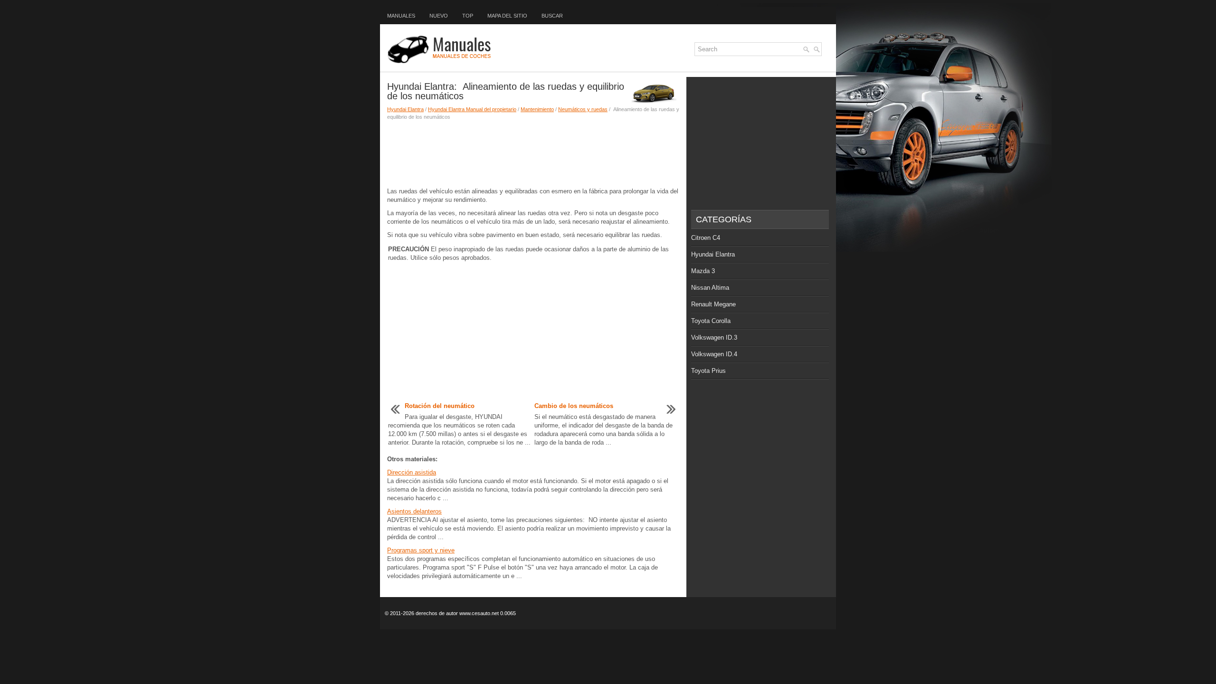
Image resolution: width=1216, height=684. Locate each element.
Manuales (401, 16)
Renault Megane (713, 304)
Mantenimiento (537, 109)
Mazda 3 (703, 271)
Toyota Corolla (711, 320)
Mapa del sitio (507, 16)
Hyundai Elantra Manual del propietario (472, 109)
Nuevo (438, 16)
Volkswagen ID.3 (714, 337)
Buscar (552, 16)
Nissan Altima (710, 287)
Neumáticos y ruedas (583, 109)
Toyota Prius (708, 370)
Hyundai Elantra (405, 109)
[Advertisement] (533, 153)
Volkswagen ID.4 (714, 354)
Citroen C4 (705, 237)
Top (467, 16)
